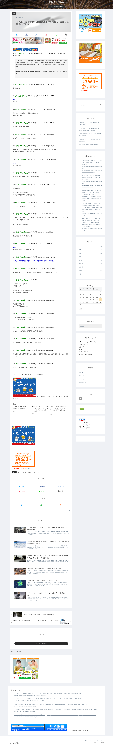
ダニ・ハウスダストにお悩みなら (78, 730)
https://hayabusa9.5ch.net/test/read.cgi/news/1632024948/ (30, 374)
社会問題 (90, 267)
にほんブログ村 (83, 422)
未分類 (90, 260)
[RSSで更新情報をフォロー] (61, 505)
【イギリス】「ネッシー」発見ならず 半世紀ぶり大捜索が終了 (29, 698)
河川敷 (29, 472)
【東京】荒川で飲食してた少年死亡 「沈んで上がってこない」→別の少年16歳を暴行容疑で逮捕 (40, 408)
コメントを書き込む (41, 643)
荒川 (35, 472)
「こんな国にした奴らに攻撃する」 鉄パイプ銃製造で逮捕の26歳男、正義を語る (90, 129)
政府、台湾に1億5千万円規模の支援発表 (88, 144)
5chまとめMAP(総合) (85, 354)
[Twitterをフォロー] (21, 505)
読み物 (90, 270)
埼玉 (25, 472)
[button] (100, 105)
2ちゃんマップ (83, 352)
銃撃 (39, 472)
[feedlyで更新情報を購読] (41, 505)
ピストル (20, 472)
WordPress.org (82, 382)
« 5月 (80, 309)
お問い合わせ (88, 740)
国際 (90, 253)
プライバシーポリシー (98, 740)
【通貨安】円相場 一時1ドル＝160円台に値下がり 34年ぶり (90, 134)
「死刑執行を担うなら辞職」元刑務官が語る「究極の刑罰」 (89, 123)
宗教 (90, 256)
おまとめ (81, 347)
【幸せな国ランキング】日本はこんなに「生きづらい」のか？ (90, 140)
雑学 (90, 274)
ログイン (81, 372)
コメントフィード (83, 379)
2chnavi (81, 349)
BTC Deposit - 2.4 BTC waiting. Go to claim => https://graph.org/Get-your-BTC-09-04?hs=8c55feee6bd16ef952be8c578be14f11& (92, 196)
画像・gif (90, 263)
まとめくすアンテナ (85, 344)
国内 (14, 472)
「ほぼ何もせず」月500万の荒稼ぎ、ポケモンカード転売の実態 (29, 693)
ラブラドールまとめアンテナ (88, 342)
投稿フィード (82, 375)
